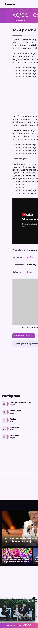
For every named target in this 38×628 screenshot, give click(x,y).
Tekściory (11, 10)
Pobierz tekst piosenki (23, 336)
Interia (4, 10)
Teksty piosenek (20, 10)
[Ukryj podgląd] (34, 598)
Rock (29, 10)
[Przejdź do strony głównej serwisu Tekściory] (8, 4)
